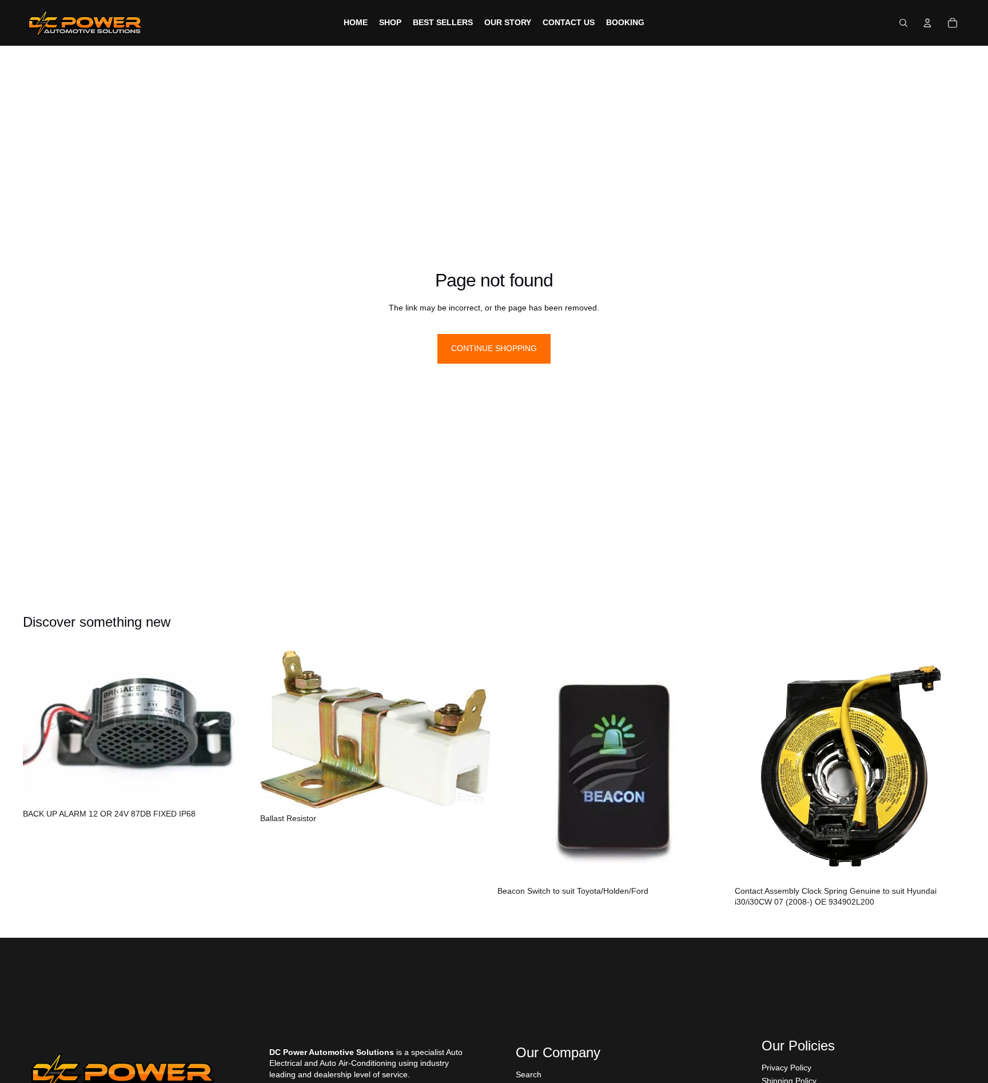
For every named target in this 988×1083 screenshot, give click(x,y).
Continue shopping (494, 348)
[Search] (903, 22)
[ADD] (235, 786)
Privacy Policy (786, 1067)
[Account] (927, 22)
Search (528, 1074)
